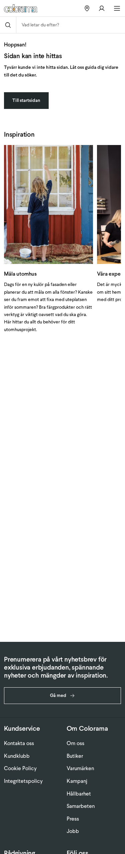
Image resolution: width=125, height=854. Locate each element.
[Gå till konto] (101, 8)
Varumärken (80, 768)
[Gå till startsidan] (23, 8)
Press (73, 818)
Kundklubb (17, 755)
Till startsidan (26, 100)
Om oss (75, 743)
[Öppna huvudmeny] (117, 8)
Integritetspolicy (23, 781)
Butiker (75, 755)
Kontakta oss (19, 743)
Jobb (73, 831)
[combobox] (70, 25)
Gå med (58, 695)
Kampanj (77, 781)
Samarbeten (81, 806)
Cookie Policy (20, 768)
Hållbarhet (79, 793)
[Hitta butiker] (87, 8)
